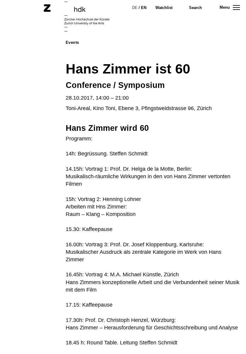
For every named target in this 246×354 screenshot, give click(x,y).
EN (143, 7)
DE (134, 7)
